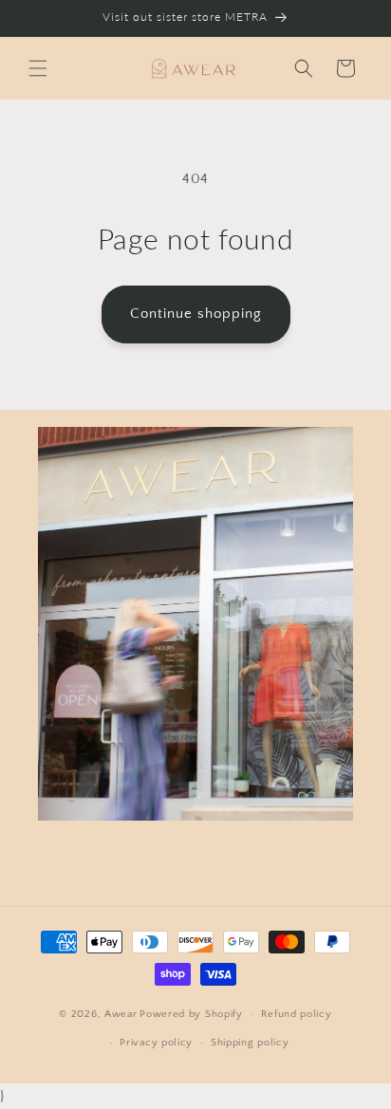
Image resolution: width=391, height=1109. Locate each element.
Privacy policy (156, 1042)
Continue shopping (196, 313)
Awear (121, 1014)
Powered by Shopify (191, 1014)
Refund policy (296, 1014)
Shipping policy (250, 1042)
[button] (38, 68)
